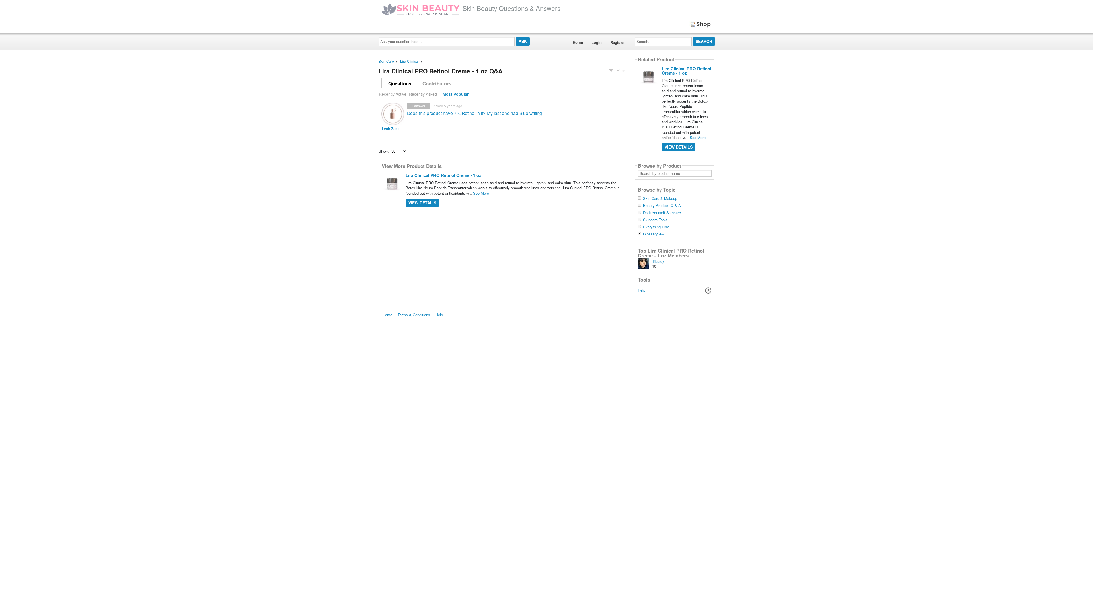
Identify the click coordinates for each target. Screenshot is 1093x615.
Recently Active (392, 94)
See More (481, 193)
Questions (399, 83)
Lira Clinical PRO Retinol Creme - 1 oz (443, 175)
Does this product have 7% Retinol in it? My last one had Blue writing (474, 113)
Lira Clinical (409, 61)
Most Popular (456, 94)
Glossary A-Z (654, 234)
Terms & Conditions (414, 314)
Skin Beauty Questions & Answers (511, 8)
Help (641, 290)
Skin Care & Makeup (660, 198)
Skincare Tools (655, 220)
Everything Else (656, 227)
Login (596, 42)
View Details (422, 203)
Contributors (436, 83)
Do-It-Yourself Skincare (662, 213)
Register (617, 42)
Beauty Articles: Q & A (662, 206)
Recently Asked (423, 94)
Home (578, 42)
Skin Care (386, 61)
